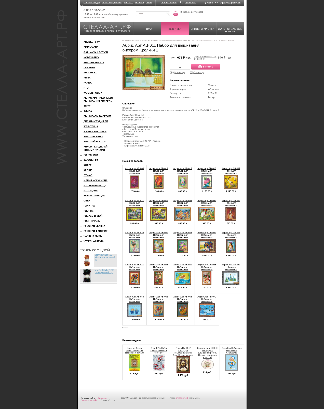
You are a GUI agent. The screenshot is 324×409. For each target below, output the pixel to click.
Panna (88, 82)
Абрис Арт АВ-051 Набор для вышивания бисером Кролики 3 (182, 269)
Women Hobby (93, 92)
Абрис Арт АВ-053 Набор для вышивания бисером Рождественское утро (206, 270)
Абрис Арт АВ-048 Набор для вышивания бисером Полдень (158, 268)
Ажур (87, 106)
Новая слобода (94, 195)
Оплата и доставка (112, 2)
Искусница (91, 155)
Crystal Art (92, 42)
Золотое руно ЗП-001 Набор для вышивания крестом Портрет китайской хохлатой (207, 353)
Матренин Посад (95, 185)
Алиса (88, 111)
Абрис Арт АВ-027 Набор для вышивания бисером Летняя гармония (134, 205)
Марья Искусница (95, 180)
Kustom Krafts (94, 62)
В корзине (185, 12)
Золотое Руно (93, 136)
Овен (87, 200)
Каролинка (91, 160)
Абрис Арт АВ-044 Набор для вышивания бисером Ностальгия (206, 237)
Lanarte (89, 67)
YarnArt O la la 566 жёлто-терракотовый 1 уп (106, 257)
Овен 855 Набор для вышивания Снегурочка (232, 350)
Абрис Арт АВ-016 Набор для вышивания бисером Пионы (206, 172)
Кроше (88, 170)
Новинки (139, 2)
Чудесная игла (94, 241)
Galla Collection (96, 52)
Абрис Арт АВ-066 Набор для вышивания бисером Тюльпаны (158, 301)
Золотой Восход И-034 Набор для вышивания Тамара (134, 350)
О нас (149, 2)
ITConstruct (102, 398)
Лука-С (88, 175)
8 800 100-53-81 (95, 10)
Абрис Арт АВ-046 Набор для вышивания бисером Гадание (231, 236)
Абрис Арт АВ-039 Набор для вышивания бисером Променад (158, 237)
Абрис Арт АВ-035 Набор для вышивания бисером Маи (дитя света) (231, 205)
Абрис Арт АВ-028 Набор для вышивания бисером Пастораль (158, 205)
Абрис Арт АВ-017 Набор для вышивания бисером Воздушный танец (231, 173)
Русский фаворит (95, 231)
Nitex (87, 77)
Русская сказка (94, 226)
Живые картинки (95, 131)
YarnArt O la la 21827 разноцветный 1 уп (104, 271)
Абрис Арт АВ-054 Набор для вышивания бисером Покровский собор (231, 269)
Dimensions (91, 47)
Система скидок (92, 2)
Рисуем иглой (93, 215)
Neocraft (90, 72)
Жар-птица (91, 126)
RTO (86, 87)
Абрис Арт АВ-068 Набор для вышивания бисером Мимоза (182, 300)
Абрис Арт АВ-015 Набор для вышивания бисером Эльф (182, 172)
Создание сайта (88, 398)
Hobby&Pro (91, 57)
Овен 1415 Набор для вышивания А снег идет (158, 350)
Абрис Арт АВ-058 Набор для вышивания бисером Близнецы (134, 301)
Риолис (89, 210)
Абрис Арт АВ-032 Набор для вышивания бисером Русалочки (182, 205)
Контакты (128, 2)
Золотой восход (95, 141)
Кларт (87, 165)
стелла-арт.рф (182, 398)
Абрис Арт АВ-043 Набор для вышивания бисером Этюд (182, 236)
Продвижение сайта (89, 400)
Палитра (89, 205)
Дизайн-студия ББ (96, 121)
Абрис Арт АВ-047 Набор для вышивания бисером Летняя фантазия (134, 269)
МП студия (91, 190)
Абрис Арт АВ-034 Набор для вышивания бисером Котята (206, 204)
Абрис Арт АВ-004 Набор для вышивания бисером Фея (134, 172)
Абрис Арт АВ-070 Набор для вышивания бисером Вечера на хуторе (206, 301)
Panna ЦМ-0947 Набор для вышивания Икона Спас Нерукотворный (183, 351)
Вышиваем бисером (97, 116)
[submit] (168, 14)
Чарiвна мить (93, 236)
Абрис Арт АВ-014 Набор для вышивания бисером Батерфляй (158, 173)
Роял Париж (92, 221)
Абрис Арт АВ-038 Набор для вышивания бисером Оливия (134, 236)
